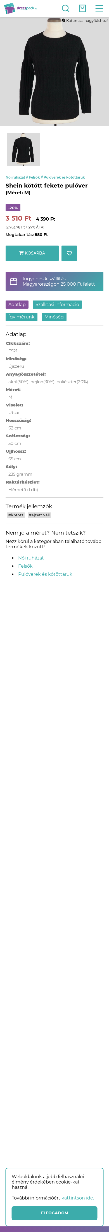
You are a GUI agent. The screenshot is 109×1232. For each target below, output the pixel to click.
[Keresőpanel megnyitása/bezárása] (65, 8)
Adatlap (17, 304)
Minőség (54, 317)
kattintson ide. (77, 1198)
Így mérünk (21, 317)
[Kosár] (82, 8)
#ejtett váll (39, 515)
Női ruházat (17, 177)
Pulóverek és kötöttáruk (64, 177)
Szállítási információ (57, 304)
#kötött (15, 515)
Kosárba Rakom (34, 256)
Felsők (36, 177)
